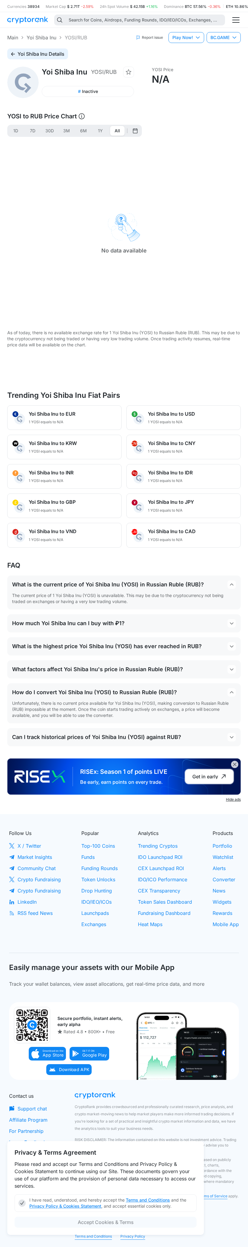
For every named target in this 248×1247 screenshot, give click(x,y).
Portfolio (222, 846)
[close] (234, 764)
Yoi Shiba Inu (41, 38)
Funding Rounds (99, 868)
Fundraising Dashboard (164, 913)
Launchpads (95, 913)
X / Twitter (29, 846)
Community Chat (37, 868)
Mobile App (226, 924)
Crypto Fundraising (39, 879)
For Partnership (26, 1131)
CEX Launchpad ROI (161, 868)
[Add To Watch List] (128, 72)
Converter (224, 879)
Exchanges (93, 924)
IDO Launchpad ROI (160, 857)
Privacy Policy (132, 1236)
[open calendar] (135, 131)
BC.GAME (220, 37)
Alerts (219, 868)
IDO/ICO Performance (162, 879)
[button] (47, 1054)
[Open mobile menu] (236, 20)
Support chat (32, 1109)
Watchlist (223, 857)
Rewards (222, 913)
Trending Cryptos (158, 846)
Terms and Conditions (93, 1236)
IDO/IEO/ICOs (96, 902)
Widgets (222, 902)
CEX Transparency (159, 891)
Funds (88, 857)
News (219, 891)
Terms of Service (212, 1196)
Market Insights (35, 857)
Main (12, 38)
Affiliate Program (28, 1120)
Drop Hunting (96, 891)
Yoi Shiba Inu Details (41, 54)
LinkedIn (27, 902)
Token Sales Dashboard (165, 902)
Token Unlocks (98, 879)
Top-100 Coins (98, 846)
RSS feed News (35, 913)
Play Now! (182, 37)
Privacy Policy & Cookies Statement (65, 1206)
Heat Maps (150, 924)
